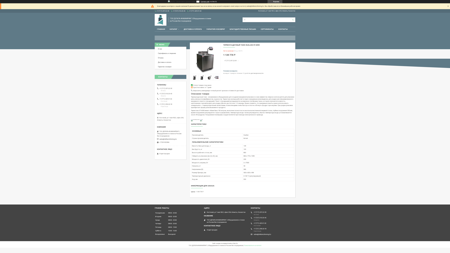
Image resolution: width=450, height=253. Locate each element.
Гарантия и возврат (215, 29)
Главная (161, 29)
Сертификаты (267, 29)
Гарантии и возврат (165, 67)
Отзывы (160, 58)
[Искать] (293, 19)
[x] (201, 119)
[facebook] (195, 119)
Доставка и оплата (193, 29)
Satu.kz (235, 243)
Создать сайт (205, 1)
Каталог (173, 29)
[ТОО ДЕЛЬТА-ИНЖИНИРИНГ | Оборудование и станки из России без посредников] (160, 20)
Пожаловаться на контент (252, 245)
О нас (160, 49)
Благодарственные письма (243, 29)
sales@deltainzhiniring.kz (168, 139)
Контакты (283, 29)
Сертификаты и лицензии (167, 53)
